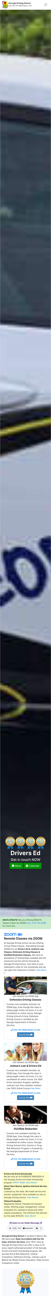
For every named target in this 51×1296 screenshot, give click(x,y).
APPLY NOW (19, 1182)
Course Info (24, 1034)
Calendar (33, 865)
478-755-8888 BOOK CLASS (26, 1030)
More (17, 865)
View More (35, 1088)
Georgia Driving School (19, 3)
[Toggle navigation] (45, 4)
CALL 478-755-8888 (36, 923)
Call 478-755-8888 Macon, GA (20, 6)
